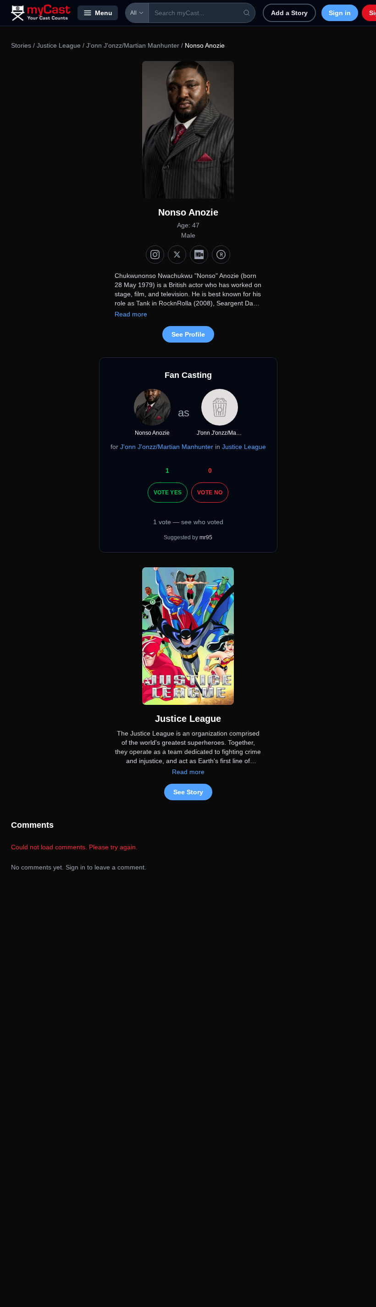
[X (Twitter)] (177, 254)
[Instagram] (155, 254)
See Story (188, 792)
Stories (21, 45)
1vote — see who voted (188, 522)
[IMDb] (199, 254)
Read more (131, 314)
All (133, 13)
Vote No (209, 492)
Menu (103, 13)
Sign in (340, 13)
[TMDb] (221, 254)
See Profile (188, 334)
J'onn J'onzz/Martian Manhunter (132, 45)
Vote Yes (168, 492)
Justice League (59, 45)
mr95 (205, 537)
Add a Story (289, 13)
